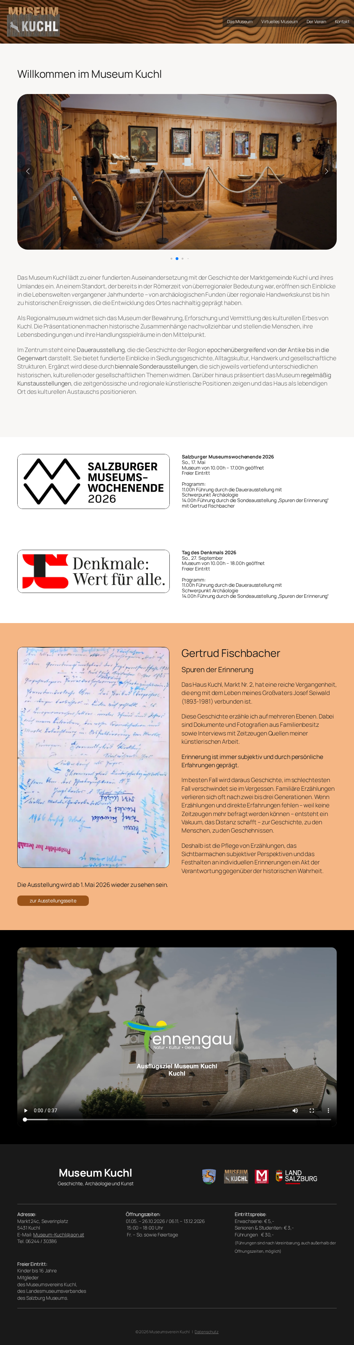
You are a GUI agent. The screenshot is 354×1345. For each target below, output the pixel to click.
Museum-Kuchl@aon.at (58, 1234)
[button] (166, 258)
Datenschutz (206, 1331)
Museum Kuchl (95, 1172)
